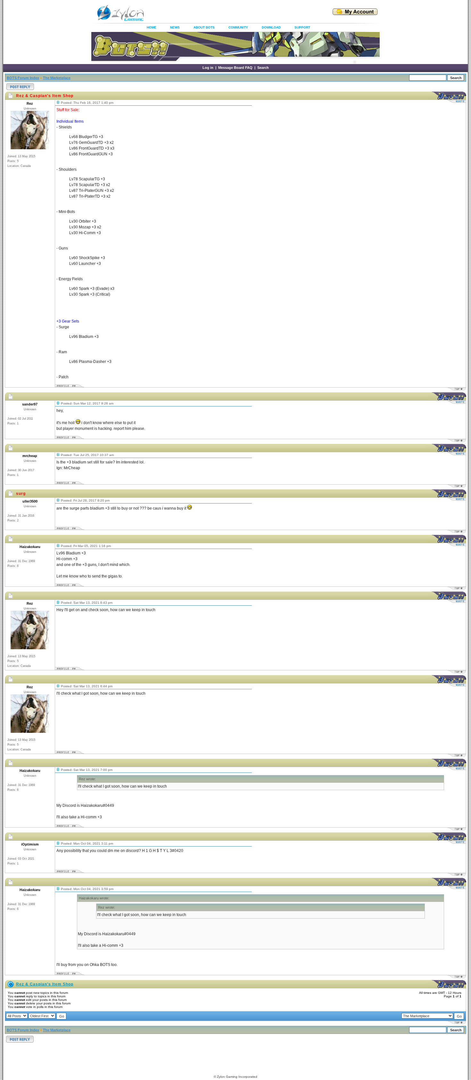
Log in (207, 68)
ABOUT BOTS (204, 27)
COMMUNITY (238, 27)
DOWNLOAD (271, 27)
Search (263, 68)
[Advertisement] (230, 12)
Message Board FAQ (235, 68)
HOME (151, 27)
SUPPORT (302, 27)
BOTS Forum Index (23, 78)
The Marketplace (56, 78)
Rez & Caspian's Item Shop (44, 984)
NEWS (175, 27)
